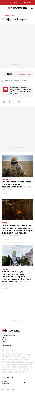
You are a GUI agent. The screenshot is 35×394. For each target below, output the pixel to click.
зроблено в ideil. (9, 389)
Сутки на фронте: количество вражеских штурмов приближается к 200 (16, 185)
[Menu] (3, 8)
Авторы (4, 339)
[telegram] (11, 350)
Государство (8, 15)
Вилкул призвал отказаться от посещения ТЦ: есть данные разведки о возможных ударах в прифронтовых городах (17, 231)
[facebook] (7, 350)
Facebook (24, 92)
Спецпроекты (6, 346)
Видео (4, 342)
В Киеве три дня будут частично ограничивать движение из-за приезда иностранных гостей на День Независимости (16, 278)
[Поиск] (32, 8)
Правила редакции (8, 335)
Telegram (14, 94)
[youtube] (3, 350)
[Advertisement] (17, 44)
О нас (4, 337)
